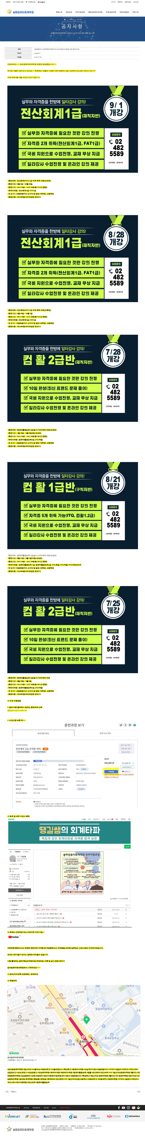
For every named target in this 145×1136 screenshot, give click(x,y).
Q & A (54, 1108)
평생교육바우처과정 (95, 12)
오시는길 (135, 2)
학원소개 (59, 12)
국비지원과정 (80, 12)
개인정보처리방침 (65, 1108)
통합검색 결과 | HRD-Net (17, 710)
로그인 (113, 2)
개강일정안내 (36, 1108)
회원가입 (119, 2)
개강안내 (69, 12)
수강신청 (46, 1108)
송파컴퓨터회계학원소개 (13, 1108)
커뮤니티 (135, 12)
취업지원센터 (124, 12)
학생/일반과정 (111, 12)
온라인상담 (128, 2)
